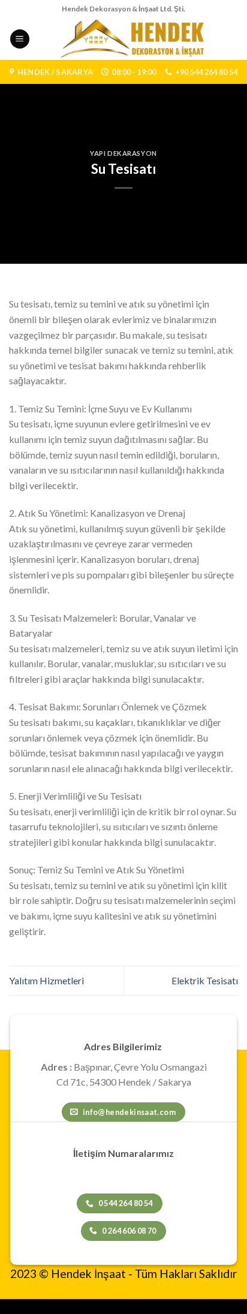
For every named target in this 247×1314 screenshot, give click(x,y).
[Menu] (19, 39)
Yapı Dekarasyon (123, 153)
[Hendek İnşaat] (134, 39)
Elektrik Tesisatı (204, 980)
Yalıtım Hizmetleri (46, 980)
